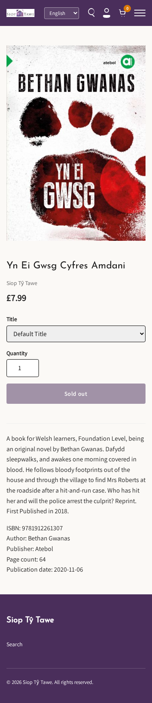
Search (14, 644)
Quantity (16, 353)
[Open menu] (140, 13)
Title (11, 319)
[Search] (90, 13)
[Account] (106, 13)
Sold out (76, 393)
